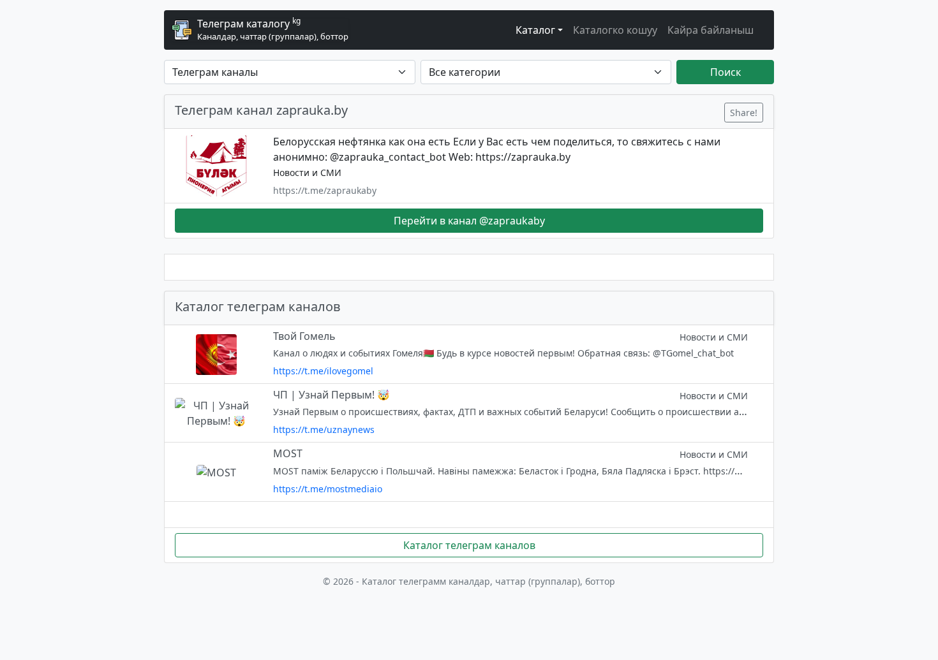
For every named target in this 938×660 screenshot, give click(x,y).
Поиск (725, 72)
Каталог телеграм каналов (469, 545)
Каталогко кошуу (615, 30)
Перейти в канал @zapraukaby (469, 221)
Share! (743, 112)
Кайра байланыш (710, 30)
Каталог (535, 30)
